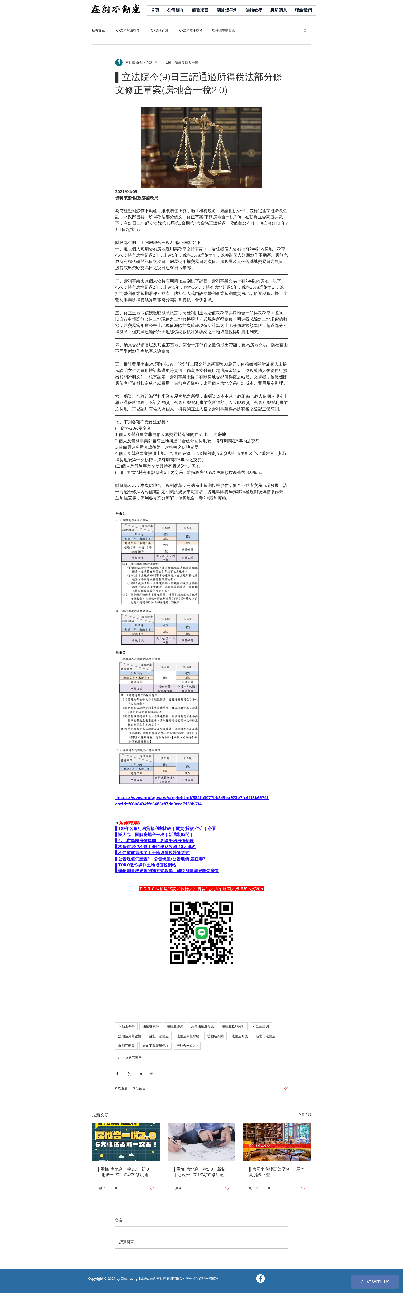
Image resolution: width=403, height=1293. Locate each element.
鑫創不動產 (126, 1045)
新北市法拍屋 (265, 1036)
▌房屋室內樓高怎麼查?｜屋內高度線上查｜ (277, 1171)
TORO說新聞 (158, 30)
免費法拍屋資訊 (202, 1026)
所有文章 (98, 30)
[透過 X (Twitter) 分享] (129, 1073)
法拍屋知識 (240, 1036)
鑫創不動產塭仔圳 (155, 1045)
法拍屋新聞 (215, 1036)
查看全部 (304, 1114)
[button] (305, 30)
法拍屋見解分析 (233, 1026)
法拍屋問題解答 (188, 1036)
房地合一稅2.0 (187, 1045)
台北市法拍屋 (159, 1036)
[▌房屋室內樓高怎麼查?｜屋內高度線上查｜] (277, 1142)
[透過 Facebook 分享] (117, 1073)
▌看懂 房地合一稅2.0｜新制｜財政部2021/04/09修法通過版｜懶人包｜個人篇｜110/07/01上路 (201, 1172)
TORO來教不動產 (190, 30)
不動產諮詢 (261, 1026)
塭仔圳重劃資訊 (223, 30)
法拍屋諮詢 (175, 1026)
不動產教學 (126, 1026)
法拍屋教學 (150, 1026)
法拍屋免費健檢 (129, 1036)
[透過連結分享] (151, 1073)
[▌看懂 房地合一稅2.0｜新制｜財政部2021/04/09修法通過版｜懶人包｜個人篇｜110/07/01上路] (201, 1142)
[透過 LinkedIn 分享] (140, 1073)
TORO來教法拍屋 (127, 30)
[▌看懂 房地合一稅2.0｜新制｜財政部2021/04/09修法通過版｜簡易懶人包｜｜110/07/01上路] (126, 1142)
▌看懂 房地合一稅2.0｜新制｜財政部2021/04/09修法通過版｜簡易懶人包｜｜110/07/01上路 (125, 1172)
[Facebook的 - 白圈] (260, 1278)
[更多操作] (285, 62)
